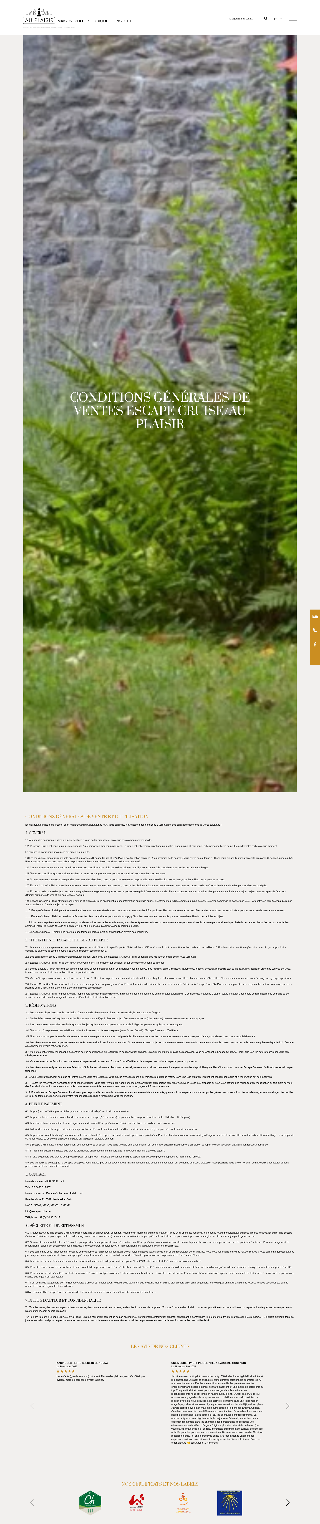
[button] (290, 1406)
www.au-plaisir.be (80, 947)
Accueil (26, 27)
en (276, 23)
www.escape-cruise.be (53, 947)
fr (276, 19)
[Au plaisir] (39, 16)
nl (275, 28)
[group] (90, 1503)
